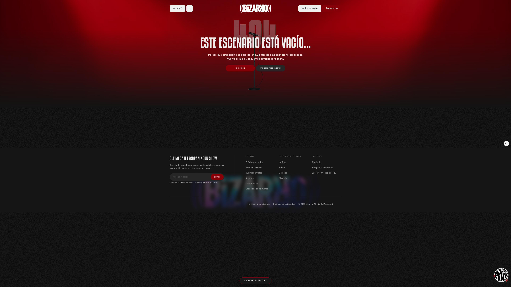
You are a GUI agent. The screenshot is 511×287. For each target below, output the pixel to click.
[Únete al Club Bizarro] (501, 275)
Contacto (316, 162)
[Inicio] (255, 8)
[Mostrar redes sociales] (506, 143)
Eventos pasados (254, 168)
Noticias (283, 162)
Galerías (283, 173)
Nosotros (250, 178)
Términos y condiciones (258, 204)
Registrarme (332, 8)
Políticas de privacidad (284, 204)
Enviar (217, 177)
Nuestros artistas (254, 173)
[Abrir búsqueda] (189, 8)
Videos (282, 168)
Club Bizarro (252, 184)
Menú (179, 8)
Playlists (283, 178)
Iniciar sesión (311, 8)
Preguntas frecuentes (322, 168)
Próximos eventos (254, 162)
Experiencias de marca (257, 189)
